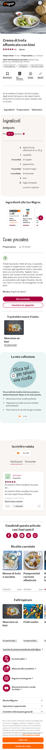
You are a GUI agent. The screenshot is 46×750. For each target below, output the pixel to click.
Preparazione (23, 109)
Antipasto (23, 66)
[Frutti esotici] (33, 623)
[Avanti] (40, 217)
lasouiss (17, 475)
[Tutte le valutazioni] (8, 49)
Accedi (25, 416)
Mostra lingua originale (13, 501)
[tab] (23, 700)
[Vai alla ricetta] (12, 571)
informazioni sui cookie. (31, 735)
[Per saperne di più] (14, 341)
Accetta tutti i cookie (23, 746)
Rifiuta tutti (23, 740)
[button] (8, 477)
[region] (23, 732)
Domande (30, 461)
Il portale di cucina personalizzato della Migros (22, 649)
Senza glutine (9, 66)
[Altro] (39, 506)
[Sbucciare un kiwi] (12, 623)
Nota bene (24, 134)
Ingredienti (9, 109)
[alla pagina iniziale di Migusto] (9, 2)
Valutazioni (37, 109)
